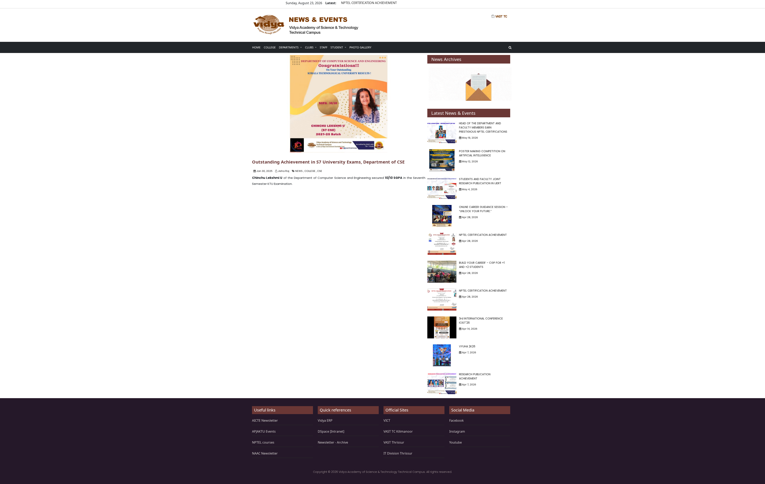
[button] (256, 47)
